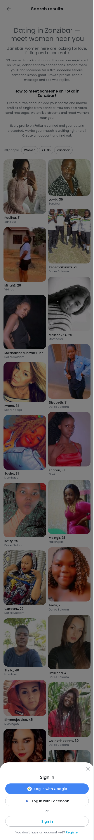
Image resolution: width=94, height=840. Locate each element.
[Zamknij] (88, 768)
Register (72, 832)
